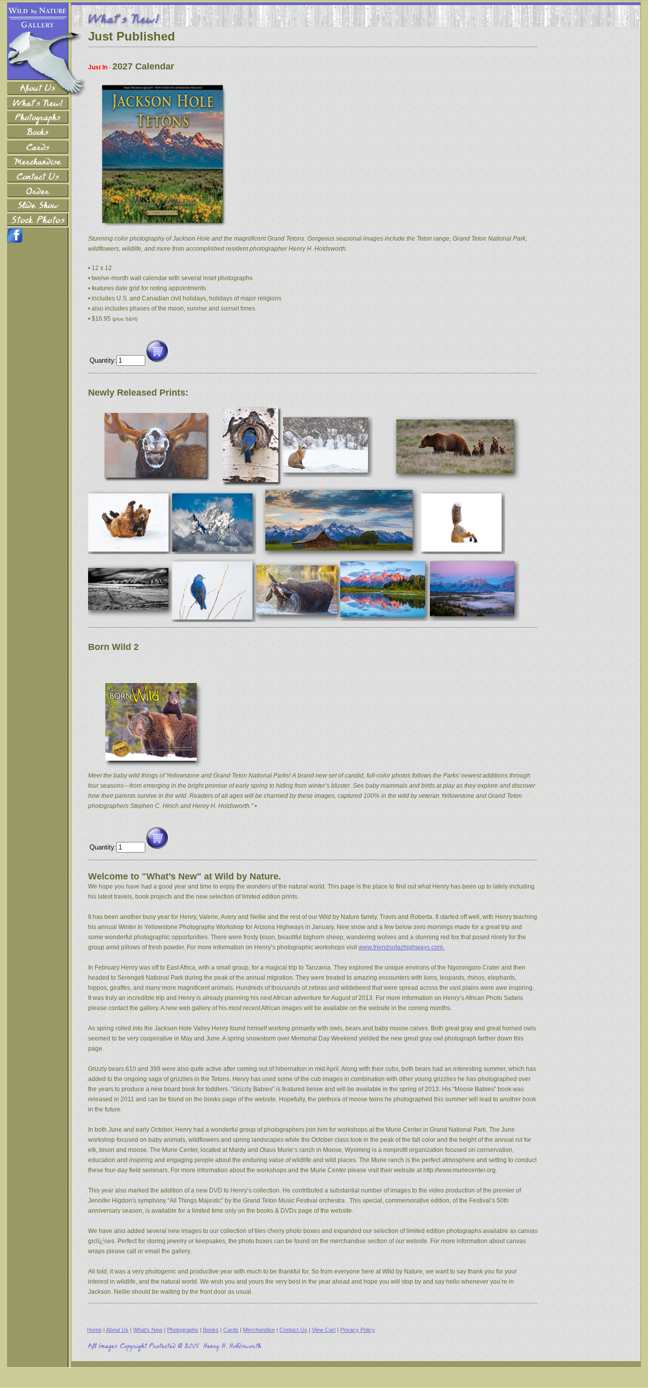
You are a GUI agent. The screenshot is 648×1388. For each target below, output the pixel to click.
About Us (117, 1330)
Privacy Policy (357, 1330)
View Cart (324, 1330)
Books (211, 1330)
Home (94, 1330)
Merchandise (259, 1330)
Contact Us (293, 1330)
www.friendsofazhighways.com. (401, 947)
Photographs (182, 1330)
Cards (230, 1330)
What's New (148, 1330)
